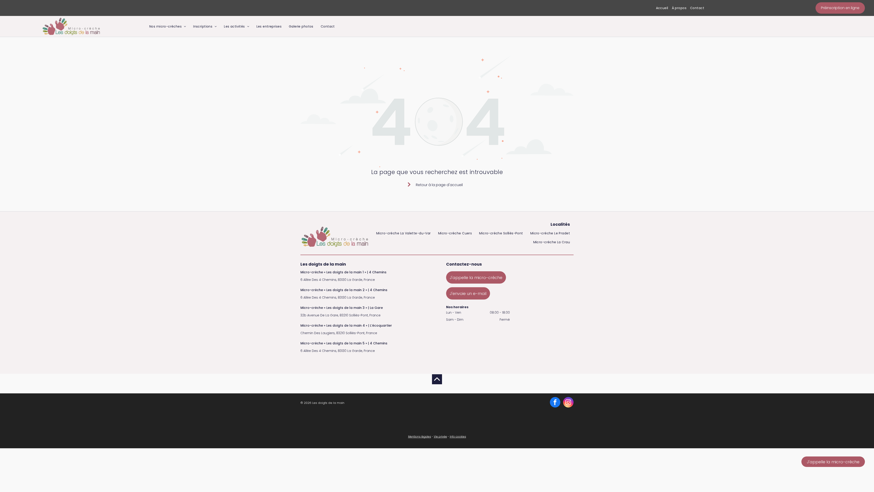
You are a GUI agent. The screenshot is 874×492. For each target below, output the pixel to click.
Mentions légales (419, 436)
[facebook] (555, 403)
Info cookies (458, 436)
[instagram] (568, 403)
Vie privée (440, 436)
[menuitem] (662, 8)
